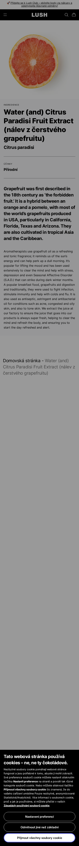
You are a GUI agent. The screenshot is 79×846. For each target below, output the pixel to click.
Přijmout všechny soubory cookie (39, 838)
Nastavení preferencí (39, 816)
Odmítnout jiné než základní (40, 827)
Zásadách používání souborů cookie (26, 805)
